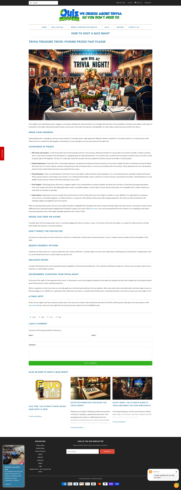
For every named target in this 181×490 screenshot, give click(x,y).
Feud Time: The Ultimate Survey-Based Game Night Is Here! (47, 407)
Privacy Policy (40, 445)
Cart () (139, 2)
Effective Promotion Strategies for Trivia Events (88, 404)
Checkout (147, 2)
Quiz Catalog (57, 27)
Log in (130, 2)
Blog (107, 27)
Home (44, 27)
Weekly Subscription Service (84, 27)
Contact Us (134, 27)
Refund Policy (40, 448)
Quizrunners (94, 209)
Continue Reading (35, 416)
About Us (40, 457)
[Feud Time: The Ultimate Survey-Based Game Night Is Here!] (49, 390)
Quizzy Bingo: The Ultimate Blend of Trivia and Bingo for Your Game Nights (131, 404)
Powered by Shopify (96, 478)
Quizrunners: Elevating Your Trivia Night (54, 274)
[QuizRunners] (90, 15)
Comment (32, 345)
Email (94, 335)
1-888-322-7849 (120, 2)
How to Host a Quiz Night (90, 33)
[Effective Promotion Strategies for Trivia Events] (90, 388)
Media (40, 463)
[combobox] (43, 3)
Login (40, 466)
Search (40, 454)
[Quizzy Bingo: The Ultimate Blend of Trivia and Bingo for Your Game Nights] (132, 388)
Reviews (120, 27)
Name (31, 335)
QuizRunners (86, 478)
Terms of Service (40, 451)
